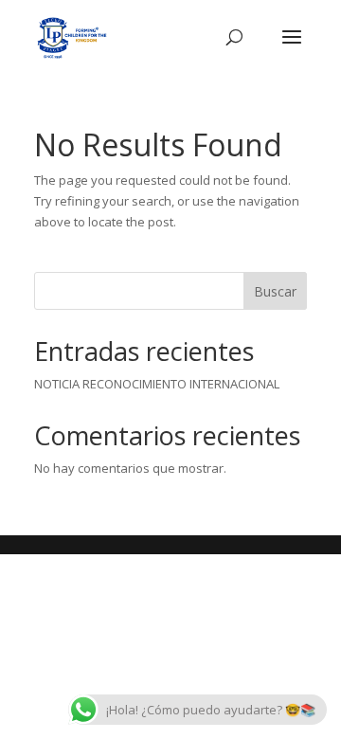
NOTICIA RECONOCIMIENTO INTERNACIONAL (156, 383)
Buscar (275, 291)
